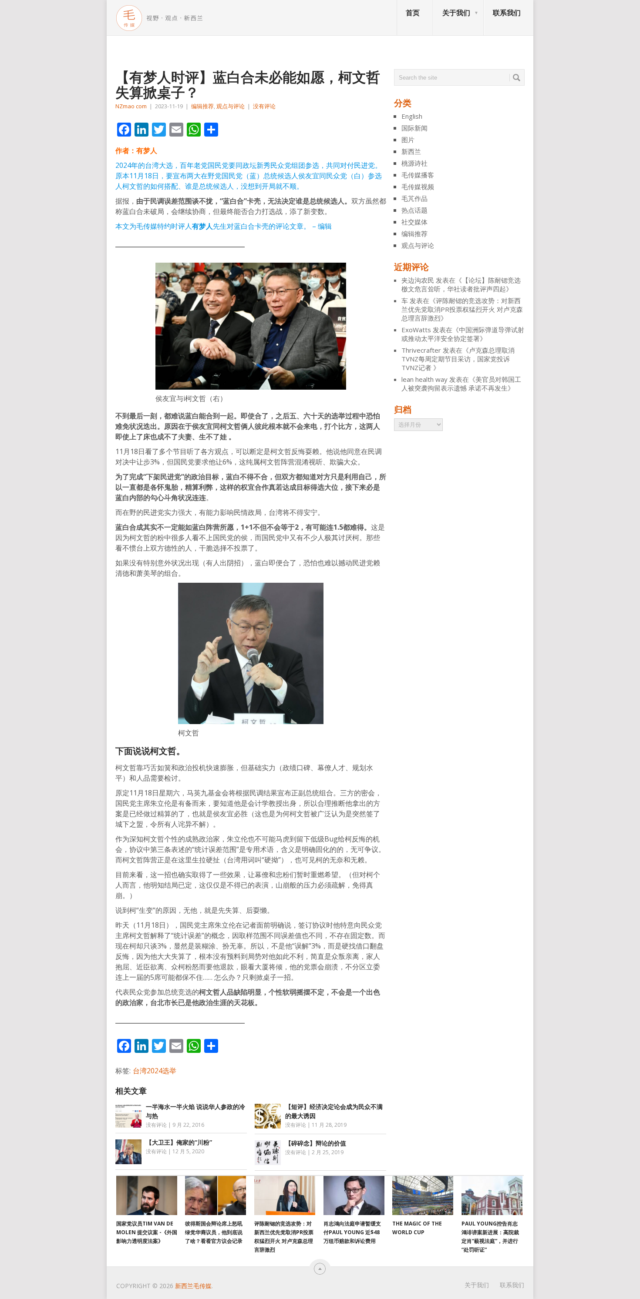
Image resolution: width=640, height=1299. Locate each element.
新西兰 (411, 151)
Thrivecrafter (421, 350)
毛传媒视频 (417, 186)
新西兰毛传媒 (193, 1286)
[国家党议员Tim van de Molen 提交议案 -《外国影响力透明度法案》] (146, 1195)
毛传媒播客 (417, 174)
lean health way (424, 379)
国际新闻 (414, 128)
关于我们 (456, 12)
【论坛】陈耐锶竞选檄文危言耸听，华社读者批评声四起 (461, 284)
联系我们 (507, 12)
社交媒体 (414, 221)
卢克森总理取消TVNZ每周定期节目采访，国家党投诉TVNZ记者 (458, 359)
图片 (407, 139)
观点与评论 (230, 106)
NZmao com (131, 106)
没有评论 (264, 106)
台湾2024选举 (154, 1070)
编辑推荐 (202, 106)
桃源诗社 (414, 163)
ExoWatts (416, 329)
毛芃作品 (414, 198)
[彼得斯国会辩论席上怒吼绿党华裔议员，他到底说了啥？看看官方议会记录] (215, 1195)
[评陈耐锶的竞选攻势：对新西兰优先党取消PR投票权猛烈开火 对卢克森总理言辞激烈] (284, 1195)
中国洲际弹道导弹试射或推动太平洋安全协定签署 (462, 334)
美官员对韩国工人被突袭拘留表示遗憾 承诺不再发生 (461, 383)
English (411, 116)
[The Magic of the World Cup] (422, 1195)
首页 (413, 12)
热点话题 (414, 210)
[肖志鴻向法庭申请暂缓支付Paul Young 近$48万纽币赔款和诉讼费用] (353, 1195)
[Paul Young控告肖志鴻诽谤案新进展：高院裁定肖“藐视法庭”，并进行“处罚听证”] (491, 1195)
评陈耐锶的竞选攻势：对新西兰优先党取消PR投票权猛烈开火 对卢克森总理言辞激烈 (462, 309)
